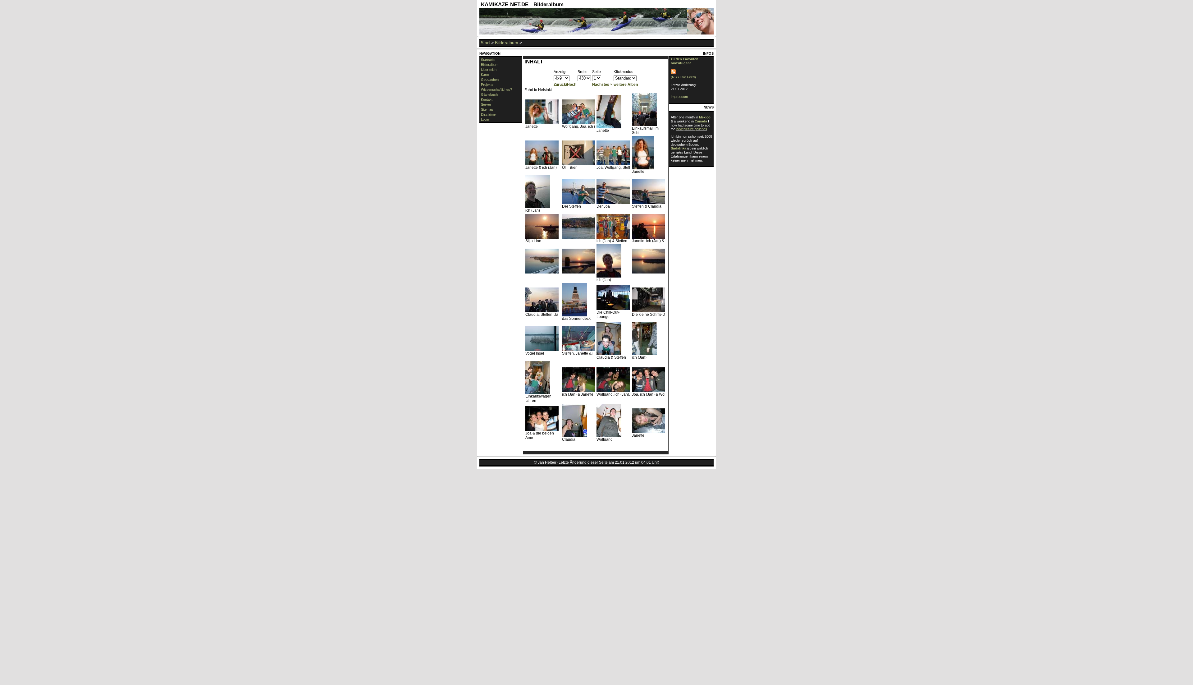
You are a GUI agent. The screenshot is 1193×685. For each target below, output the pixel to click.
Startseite (488, 60)
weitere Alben (626, 84)
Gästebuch (489, 94)
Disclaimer (489, 114)
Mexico (705, 117)
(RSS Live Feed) (683, 77)
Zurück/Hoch (565, 84)
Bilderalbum (506, 42)
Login (485, 119)
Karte (485, 74)
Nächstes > (602, 84)
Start (485, 42)
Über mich (488, 69)
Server (486, 104)
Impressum (679, 97)
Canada (701, 121)
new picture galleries (691, 129)
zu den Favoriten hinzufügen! (684, 61)
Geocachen (490, 79)
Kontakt (486, 99)
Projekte (487, 84)
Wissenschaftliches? (496, 89)
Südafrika (678, 148)
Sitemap (487, 109)
